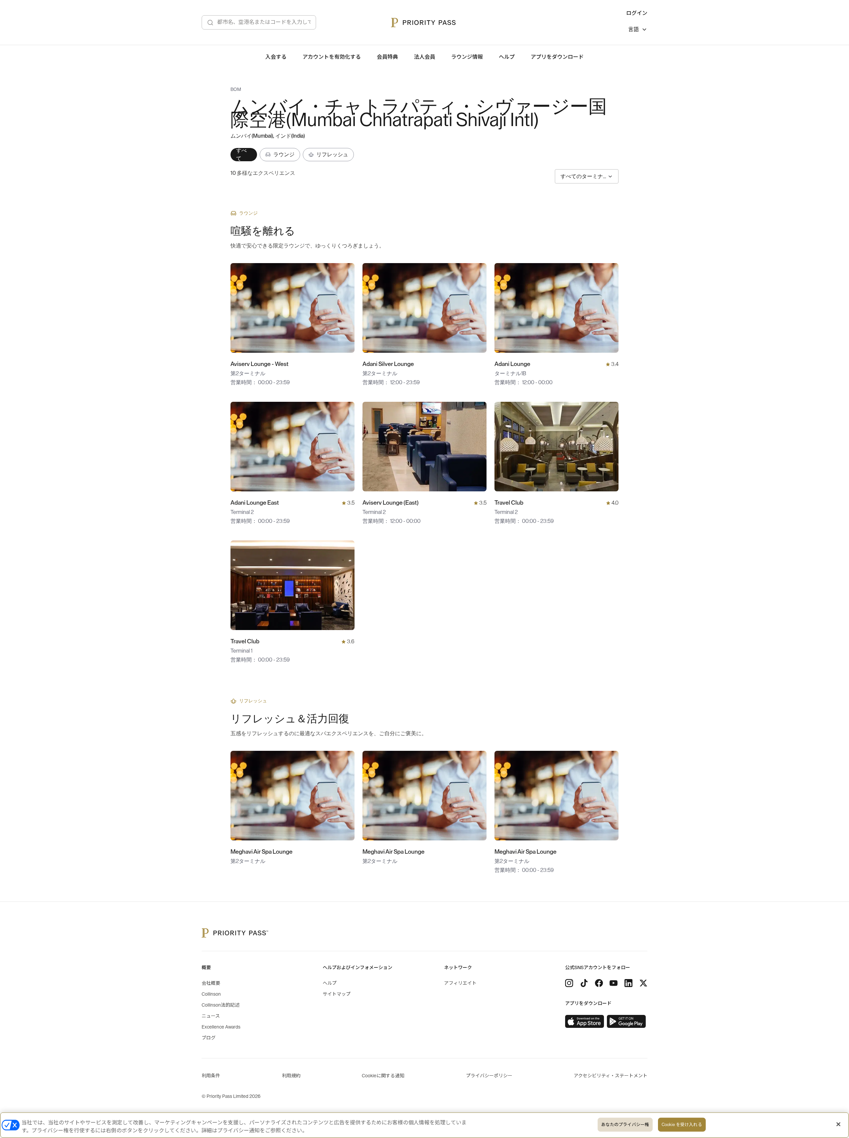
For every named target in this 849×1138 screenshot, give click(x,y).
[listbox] (637, 30)
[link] (584, 1021)
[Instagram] (569, 983)
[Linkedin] (628, 983)
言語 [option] (633, 29)
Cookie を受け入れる (682, 1124)
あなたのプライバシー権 (625, 1124)
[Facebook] (599, 983)
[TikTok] (584, 983)
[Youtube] (614, 983)
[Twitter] (643, 983)
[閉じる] (838, 1124)
